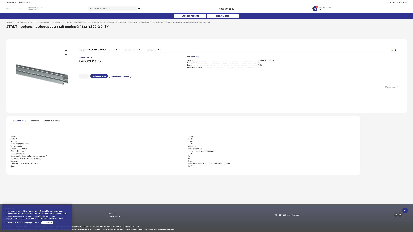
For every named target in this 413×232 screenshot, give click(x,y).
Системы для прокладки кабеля (50, 22)
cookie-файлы (26, 211)
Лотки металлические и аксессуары (78, 22)
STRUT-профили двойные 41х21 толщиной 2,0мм (145, 22)
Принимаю (47, 223)
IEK (31, 22)
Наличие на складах (51, 121)
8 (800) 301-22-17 (226, 9)
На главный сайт (115, 216)
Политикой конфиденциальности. (26, 223)
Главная (9, 22)
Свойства (35, 121)
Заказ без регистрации (120, 76)
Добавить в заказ (99, 76)
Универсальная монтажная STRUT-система (110, 22)
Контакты (112, 213)
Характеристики (20, 121)
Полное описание (193, 56)
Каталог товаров (21, 22)
